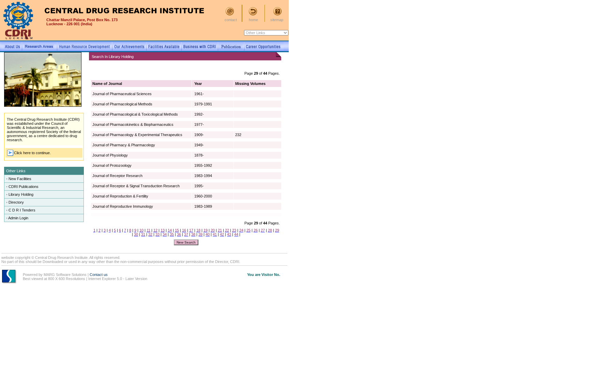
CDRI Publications (24, 187)
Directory (16, 202)
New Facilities (20, 179)
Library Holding (21, 194)
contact (231, 20)
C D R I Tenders (22, 210)
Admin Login (18, 218)
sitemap (276, 20)
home (253, 20)
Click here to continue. (32, 153)
